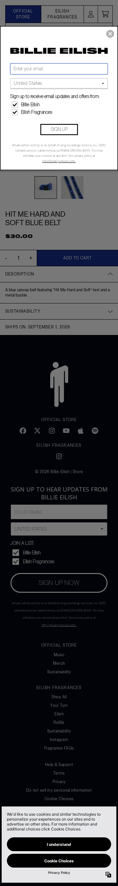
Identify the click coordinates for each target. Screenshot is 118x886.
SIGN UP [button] (59, 129)
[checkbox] (60, 105)
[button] (110, 34)
